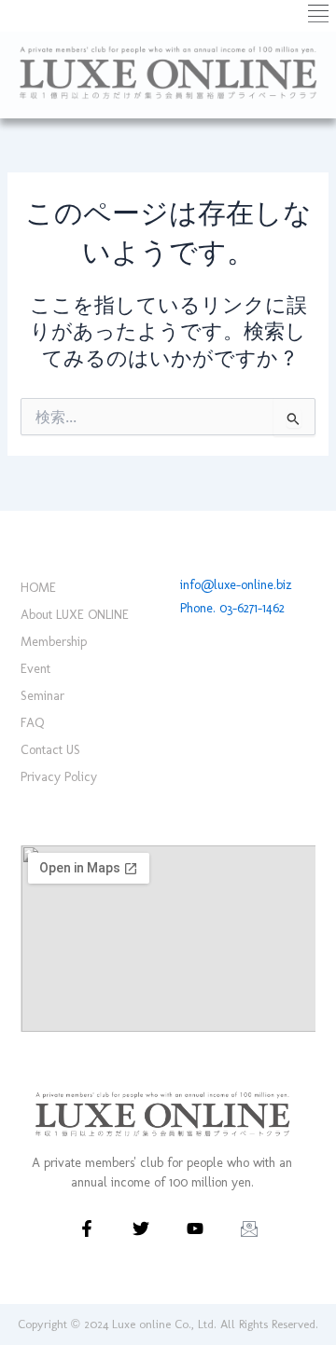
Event (35, 669)
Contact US (50, 750)
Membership (54, 642)
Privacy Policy (59, 777)
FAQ (32, 723)
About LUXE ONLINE (75, 615)
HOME (38, 588)
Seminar (42, 696)
